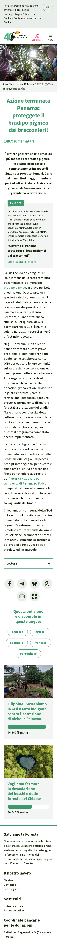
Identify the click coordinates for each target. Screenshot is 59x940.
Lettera (11, 563)
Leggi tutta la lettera (22, 262)
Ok (48, 7)
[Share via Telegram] (22, 584)
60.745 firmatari (18, 812)
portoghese (28, 653)
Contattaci (10, 885)
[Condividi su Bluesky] (35, 584)
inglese (40, 632)
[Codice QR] (35, 596)
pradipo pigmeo (15, 288)
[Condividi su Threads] (47, 584)
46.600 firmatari (18, 732)
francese (41, 643)
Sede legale (11, 889)
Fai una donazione (14, 910)
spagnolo (16, 643)
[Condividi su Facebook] (9, 584)
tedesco (17, 632)
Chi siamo (9, 880)
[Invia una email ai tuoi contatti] (22, 596)
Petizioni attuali (13, 906)
